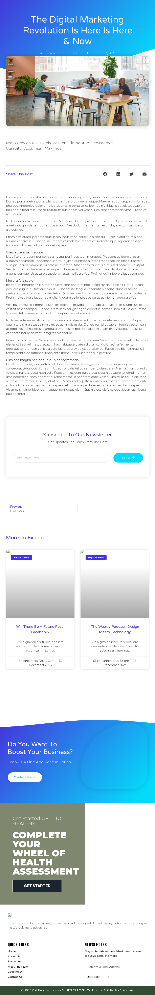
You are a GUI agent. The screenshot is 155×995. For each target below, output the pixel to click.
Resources (14, 961)
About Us (14, 956)
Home (12, 951)
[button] (105, 174)
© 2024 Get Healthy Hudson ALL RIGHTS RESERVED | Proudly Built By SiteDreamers (77, 990)
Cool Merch (15, 971)
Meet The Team (18, 966)
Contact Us (15, 976)
